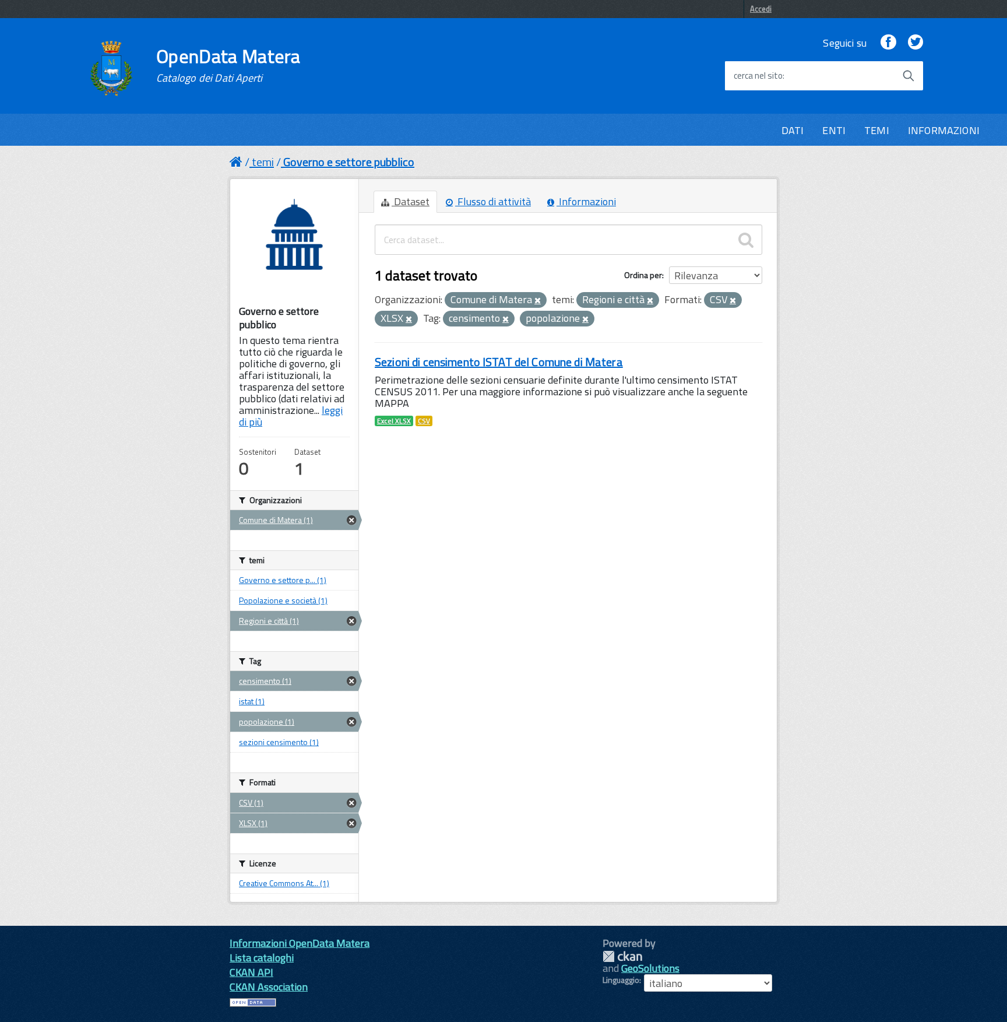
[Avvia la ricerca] (908, 75)
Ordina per (643, 275)
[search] (746, 239)
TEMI (876, 130)
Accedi (761, 9)
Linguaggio (621, 980)
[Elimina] (537, 300)
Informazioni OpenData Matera (299, 943)
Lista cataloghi (262, 957)
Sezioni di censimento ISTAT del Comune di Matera (499, 362)
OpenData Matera (228, 65)
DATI (792, 130)
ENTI (834, 130)
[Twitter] (915, 43)
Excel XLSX (394, 421)
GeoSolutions (650, 968)
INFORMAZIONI (944, 130)
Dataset (410, 201)
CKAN (622, 956)
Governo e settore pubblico (348, 162)
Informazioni (586, 201)
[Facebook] (888, 43)
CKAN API (251, 972)
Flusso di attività (493, 201)
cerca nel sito (758, 76)
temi (263, 162)
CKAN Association (269, 987)
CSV (424, 421)
